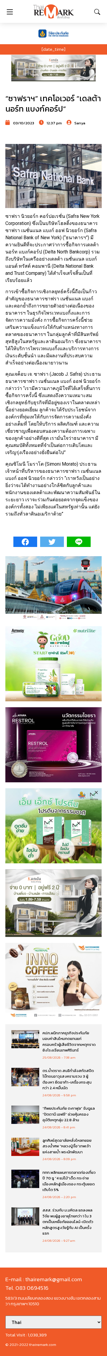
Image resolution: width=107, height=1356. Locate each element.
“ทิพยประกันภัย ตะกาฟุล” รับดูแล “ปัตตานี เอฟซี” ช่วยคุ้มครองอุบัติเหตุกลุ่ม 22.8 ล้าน (69, 1114)
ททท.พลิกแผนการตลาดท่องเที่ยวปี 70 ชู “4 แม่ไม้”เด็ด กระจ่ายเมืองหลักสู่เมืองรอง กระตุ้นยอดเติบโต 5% (69, 1181)
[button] (53, 68)
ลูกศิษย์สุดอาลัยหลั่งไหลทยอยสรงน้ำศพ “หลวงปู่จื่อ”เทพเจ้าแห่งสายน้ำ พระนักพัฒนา (67, 1146)
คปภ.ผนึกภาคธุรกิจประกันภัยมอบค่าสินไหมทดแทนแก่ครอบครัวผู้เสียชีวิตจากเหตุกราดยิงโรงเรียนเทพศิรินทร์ (69, 1041)
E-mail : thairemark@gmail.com (43, 1279)
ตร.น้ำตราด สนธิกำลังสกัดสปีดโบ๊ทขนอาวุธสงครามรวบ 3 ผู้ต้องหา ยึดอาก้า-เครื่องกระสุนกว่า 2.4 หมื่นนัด (68, 1079)
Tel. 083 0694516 (26, 1288)
